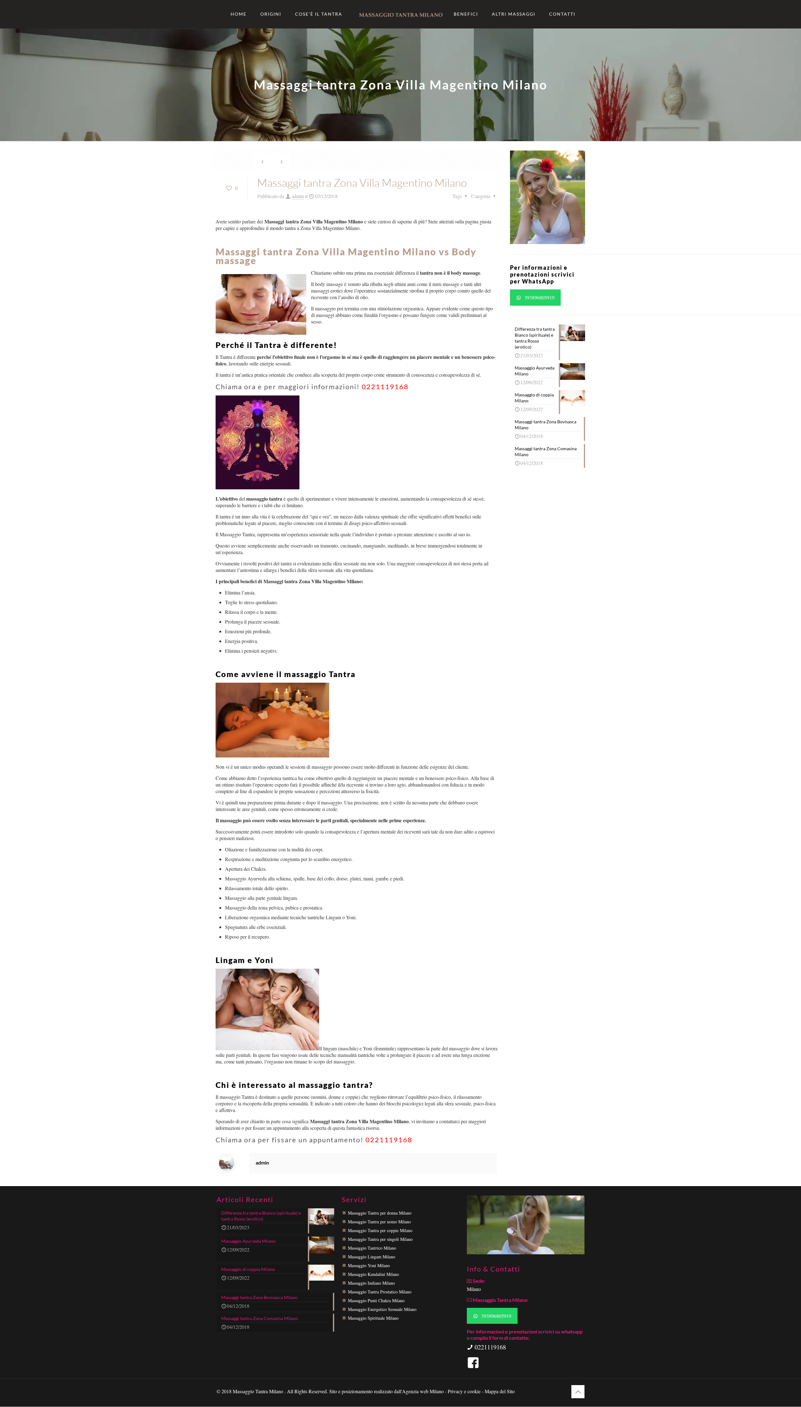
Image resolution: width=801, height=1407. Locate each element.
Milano (474, 1289)
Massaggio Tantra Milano (258, 1391)
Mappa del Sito (500, 1391)
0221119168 (385, 386)
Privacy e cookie (465, 1391)
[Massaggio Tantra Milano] (400, 14)
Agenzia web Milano (423, 1391)
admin (298, 196)
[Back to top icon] (577, 1391)
